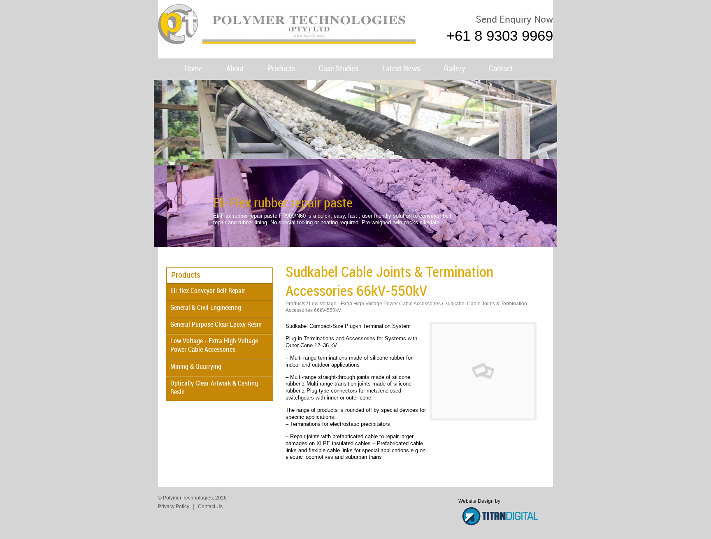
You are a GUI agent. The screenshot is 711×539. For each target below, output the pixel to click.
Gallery (454, 69)
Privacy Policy (173, 506)
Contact (501, 69)
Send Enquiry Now (514, 20)
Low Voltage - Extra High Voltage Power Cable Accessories (214, 345)
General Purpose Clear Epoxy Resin (216, 324)
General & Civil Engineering (205, 307)
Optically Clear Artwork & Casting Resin (214, 388)
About (235, 69)
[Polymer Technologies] (287, 40)
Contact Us (210, 506)
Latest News (401, 69)
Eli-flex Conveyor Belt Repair (207, 291)
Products (281, 69)
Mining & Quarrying (195, 366)
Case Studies (338, 69)
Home (193, 69)
